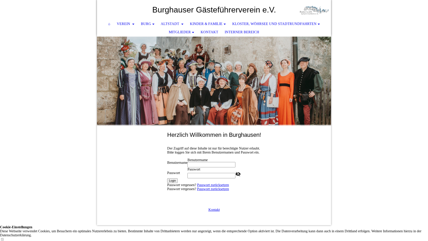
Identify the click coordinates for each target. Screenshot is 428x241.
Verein (124, 24)
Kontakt (209, 32)
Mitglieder (180, 32)
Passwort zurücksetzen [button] (213, 185)
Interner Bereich (242, 32)
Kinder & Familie (206, 24)
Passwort (173, 173)
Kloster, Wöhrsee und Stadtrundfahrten (274, 24)
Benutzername (177, 162)
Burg (146, 24)
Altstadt (170, 24)
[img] (314, 10)
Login (172, 180)
